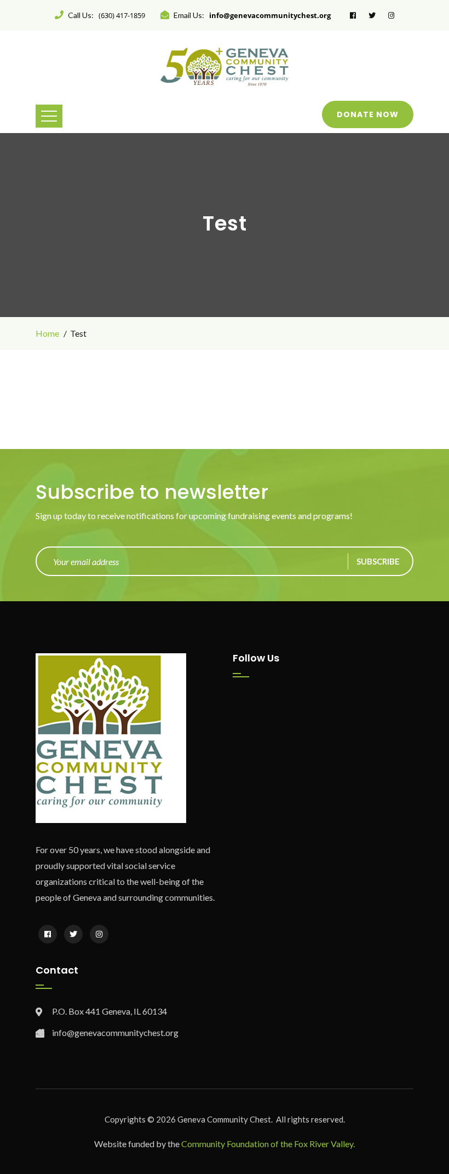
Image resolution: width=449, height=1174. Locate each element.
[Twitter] (73, 934)
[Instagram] (99, 934)
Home (47, 333)
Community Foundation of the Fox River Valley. (268, 1143)
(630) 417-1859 (122, 15)
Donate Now (368, 114)
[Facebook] (47, 934)
